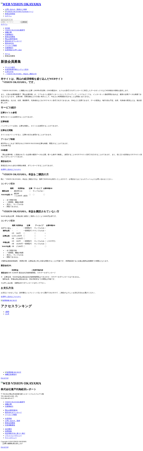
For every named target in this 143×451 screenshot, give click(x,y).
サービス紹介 (10, 67)
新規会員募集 (10, 37)
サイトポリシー (11, 438)
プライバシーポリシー (13, 435)
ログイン (8, 16)
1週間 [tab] (7, 312)
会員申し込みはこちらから (11, 169)
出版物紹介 (9, 34)
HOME (7, 28)
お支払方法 (9, 72)
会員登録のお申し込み (13, 50)
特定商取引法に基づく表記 (15, 433)
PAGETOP (4, 378)
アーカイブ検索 (11, 45)
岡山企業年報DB (11, 39)
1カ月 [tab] (7, 314)
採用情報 (8, 431)
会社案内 (8, 429)
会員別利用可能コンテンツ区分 (16, 69)
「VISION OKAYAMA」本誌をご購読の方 (21, 74)
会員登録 (8, 418)
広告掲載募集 (10, 425)
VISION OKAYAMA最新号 (15, 402)
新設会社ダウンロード (13, 41)
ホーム (7, 54)
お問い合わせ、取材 (12, 421)
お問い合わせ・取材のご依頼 (16, 9)
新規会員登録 (10, 14)
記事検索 (24, 22)
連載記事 (8, 32)
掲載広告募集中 (11, 374)
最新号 (15, 30)
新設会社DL (9, 43)
